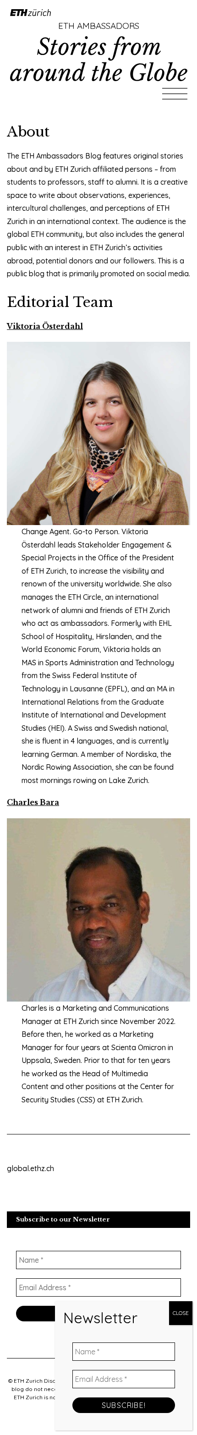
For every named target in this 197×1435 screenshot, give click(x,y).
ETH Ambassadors (98, 25)
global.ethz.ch (30, 1168)
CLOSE (181, 1312)
